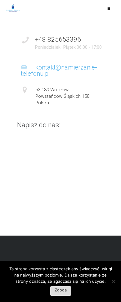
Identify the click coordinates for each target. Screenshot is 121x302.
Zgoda (61, 289)
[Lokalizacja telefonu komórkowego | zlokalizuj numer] (13, 8)
